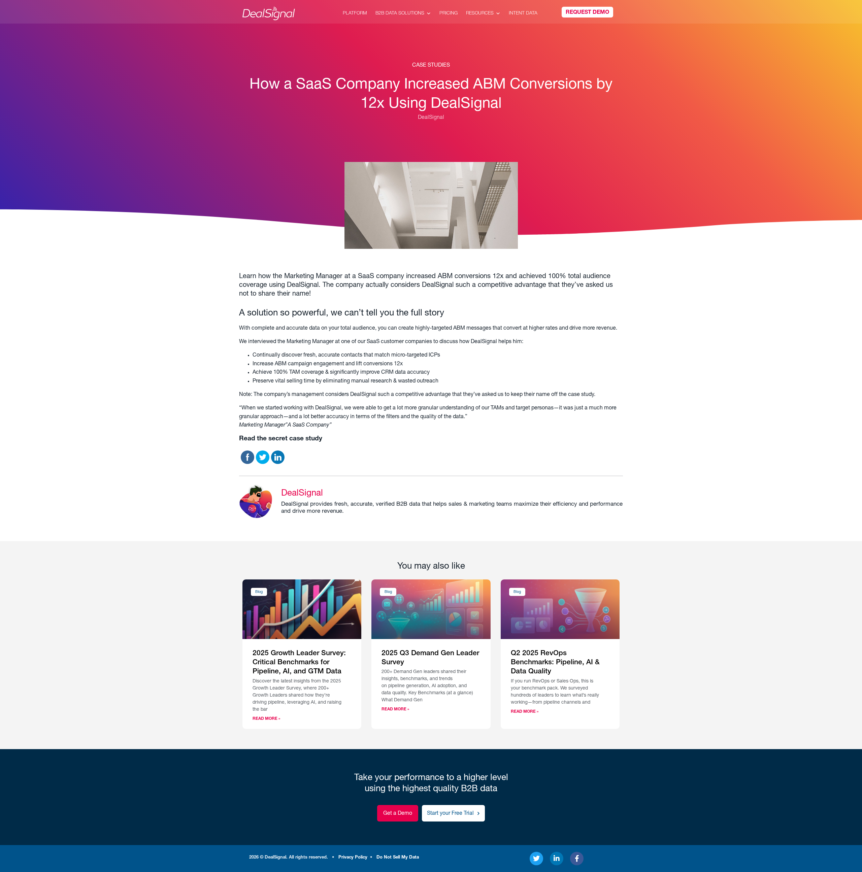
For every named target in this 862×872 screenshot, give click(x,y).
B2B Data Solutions (399, 13)
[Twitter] (536, 858)
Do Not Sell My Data (397, 858)
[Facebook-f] (577, 858)
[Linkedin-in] (556, 858)
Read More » (266, 719)
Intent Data (523, 13)
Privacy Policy (352, 858)
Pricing (448, 13)
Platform (355, 13)
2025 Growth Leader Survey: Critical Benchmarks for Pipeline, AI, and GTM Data (299, 663)
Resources (480, 13)
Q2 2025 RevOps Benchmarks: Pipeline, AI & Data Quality (555, 663)
